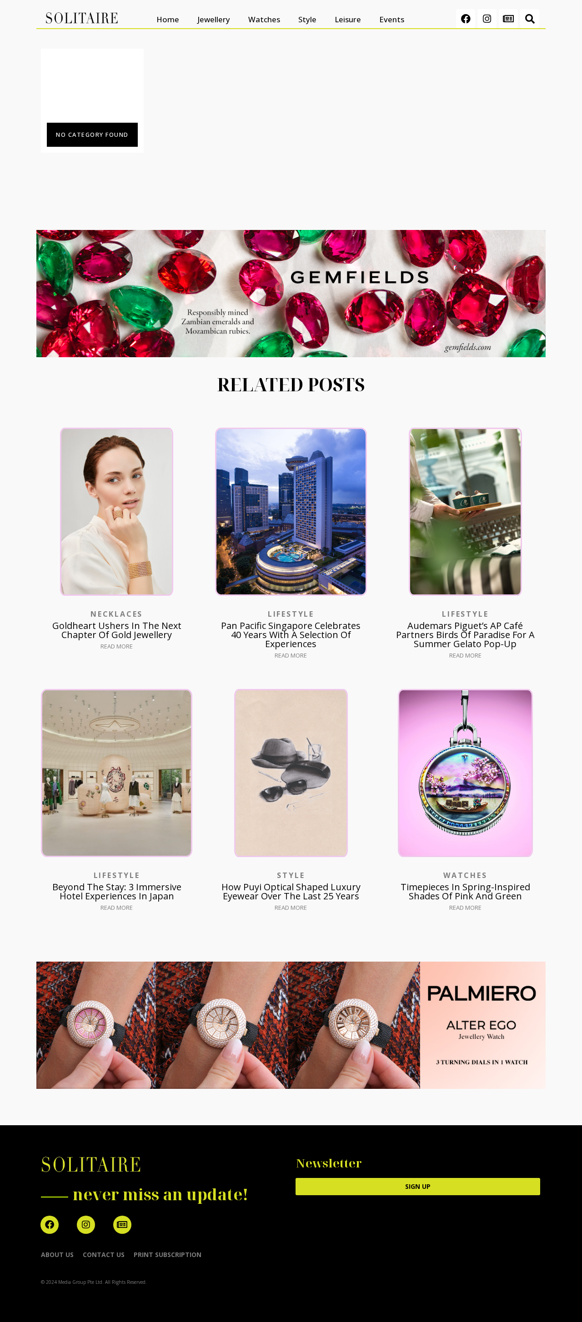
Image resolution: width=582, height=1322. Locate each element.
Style (307, 19)
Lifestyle (291, 614)
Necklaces (116, 614)
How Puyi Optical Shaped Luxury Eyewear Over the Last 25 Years (291, 891)
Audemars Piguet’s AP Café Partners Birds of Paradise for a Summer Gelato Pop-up (465, 634)
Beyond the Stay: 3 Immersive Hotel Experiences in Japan (116, 891)
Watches (264, 19)
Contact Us (104, 1254)
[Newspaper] (508, 18)
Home (167, 19)
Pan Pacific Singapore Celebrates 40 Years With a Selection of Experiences (291, 634)
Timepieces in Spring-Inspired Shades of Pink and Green (465, 891)
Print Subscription (167, 1254)
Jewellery (213, 19)
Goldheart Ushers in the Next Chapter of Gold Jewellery (116, 630)
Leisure (348, 19)
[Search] (529, 18)
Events (391, 19)
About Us (57, 1254)
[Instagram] (487, 18)
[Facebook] (465, 18)
